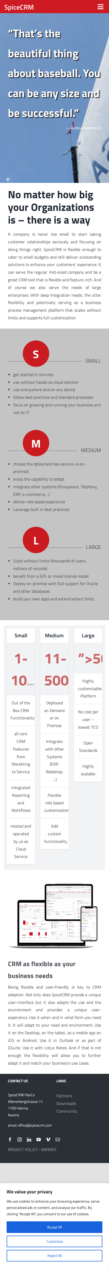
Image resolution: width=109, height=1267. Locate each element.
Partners (64, 1096)
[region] (54, 1225)
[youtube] (39, 1139)
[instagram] (19, 1139)
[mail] (58, 1139)
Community (66, 1111)
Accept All (54, 1227)
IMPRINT (49, 1149)
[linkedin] (29, 1139)
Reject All (54, 1255)
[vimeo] (48, 1139)
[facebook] (10, 1139)
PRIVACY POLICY (23, 1149)
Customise (54, 1241)
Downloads (66, 1103)
